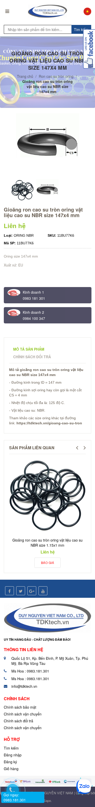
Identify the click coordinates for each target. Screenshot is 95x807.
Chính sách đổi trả (18, 720)
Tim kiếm (81, 29)
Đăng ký (10, 761)
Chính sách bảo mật (20, 707)
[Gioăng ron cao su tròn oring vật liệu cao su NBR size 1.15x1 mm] (47, 495)
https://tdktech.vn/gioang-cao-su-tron (49, 423)
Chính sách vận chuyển (23, 713)
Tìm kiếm (11, 748)
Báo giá (47, 562)
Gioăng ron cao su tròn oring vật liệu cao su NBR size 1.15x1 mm (47, 542)
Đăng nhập (13, 754)
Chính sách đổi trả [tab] (32, 356)
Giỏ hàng (11, 768)
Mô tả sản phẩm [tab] (28, 349)
